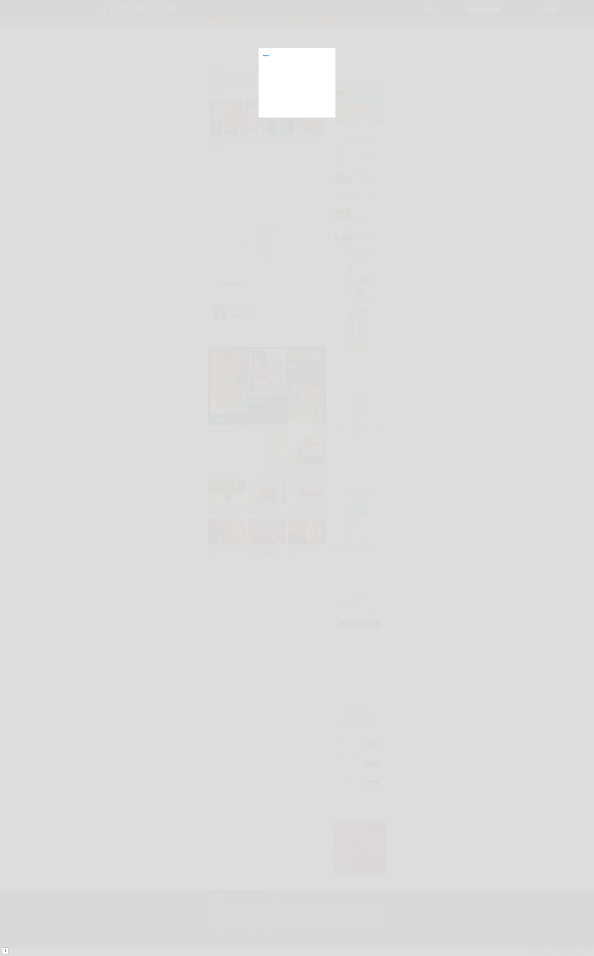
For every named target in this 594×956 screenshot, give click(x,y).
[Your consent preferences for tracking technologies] (5, 951)
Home (266, 56)
